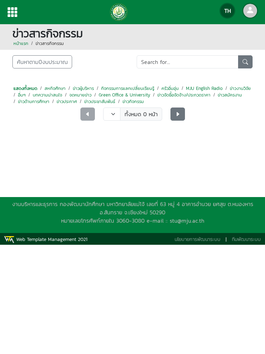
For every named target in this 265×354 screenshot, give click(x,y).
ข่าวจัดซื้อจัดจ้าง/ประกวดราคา (183, 95)
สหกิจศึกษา (55, 88)
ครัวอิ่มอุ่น (170, 88)
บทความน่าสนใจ (47, 95)
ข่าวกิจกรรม (133, 101)
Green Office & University (124, 95)
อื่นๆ (22, 95)
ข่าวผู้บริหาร (83, 88)
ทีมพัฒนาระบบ (246, 239)
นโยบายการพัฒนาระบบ (197, 239)
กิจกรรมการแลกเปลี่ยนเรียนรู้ (127, 88)
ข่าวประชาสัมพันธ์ (99, 101)
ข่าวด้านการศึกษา (33, 101)
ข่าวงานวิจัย (240, 88)
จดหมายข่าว (80, 95)
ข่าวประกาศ (67, 101)
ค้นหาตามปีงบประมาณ (42, 62)
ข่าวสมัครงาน (230, 95)
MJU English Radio (204, 88)
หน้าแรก (20, 43)
